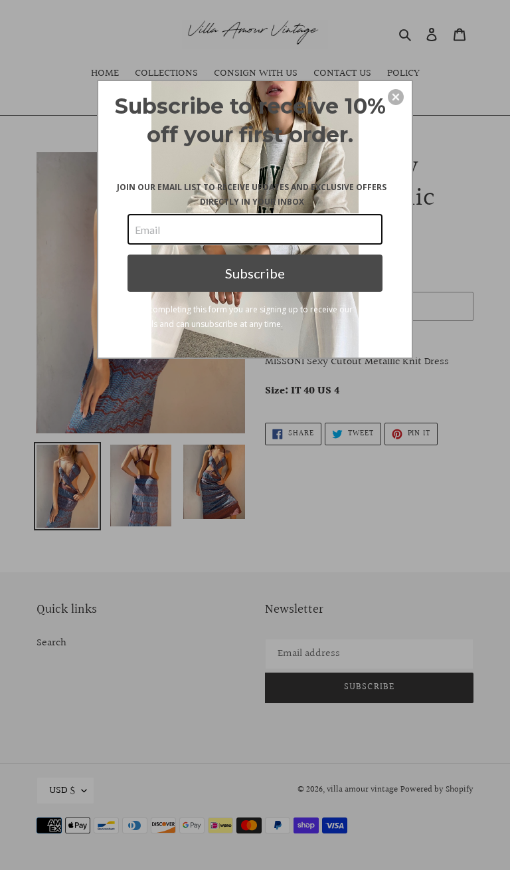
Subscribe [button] (255, 273)
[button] (396, 97)
